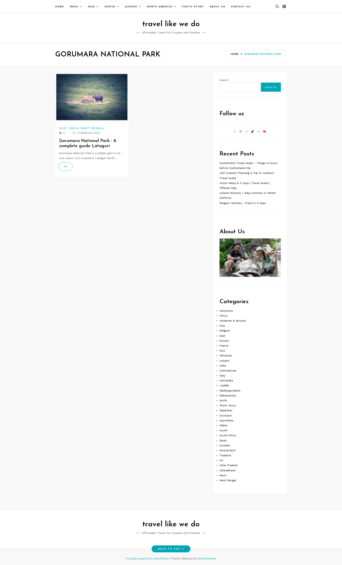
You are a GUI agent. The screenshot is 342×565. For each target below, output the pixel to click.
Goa (222, 350)
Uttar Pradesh (228, 465)
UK (221, 460)
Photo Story (193, 6)
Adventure (226, 310)
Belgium (224, 330)
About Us (217, 6)
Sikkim (223, 425)
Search (224, 80)
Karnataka (226, 380)
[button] (277, 6)
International (227, 370)
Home (59, 6)
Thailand (225, 455)
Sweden (224, 445)
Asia (91, 6)
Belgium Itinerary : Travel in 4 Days (242, 203)
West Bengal (92, 128)
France (223, 345)
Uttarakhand (227, 470)
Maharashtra (227, 395)
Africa (110, 6)
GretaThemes (207, 558)
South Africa (227, 435)
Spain (223, 440)
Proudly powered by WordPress (147, 558)
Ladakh (224, 385)
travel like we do (171, 24)
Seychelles (226, 420)
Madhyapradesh (229, 390)
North (223, 400)
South (223, 430)
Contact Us (240, 6)
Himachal (225, 355)
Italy (222, 375)
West (222, 475)
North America (159, 6)
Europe (131, 6)
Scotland (225, 415)
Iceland (224, 360)
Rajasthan (225, 410)
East (63, 128)
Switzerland (227, 450)
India (74, 6)
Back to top (169, 548)
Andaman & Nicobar (232, 320)
